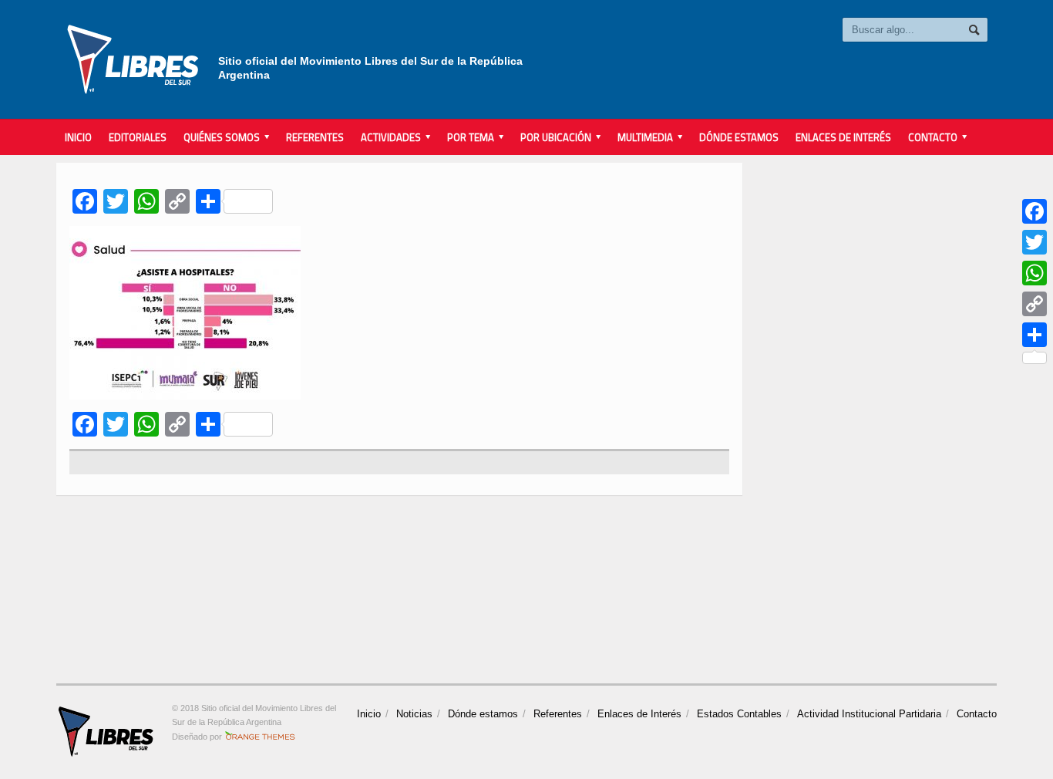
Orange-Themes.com (260, 737)
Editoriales (138, 137)
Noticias (414, 714)
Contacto (977, 714)
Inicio (78, 137)
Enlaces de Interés (843, 137)
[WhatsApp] (1034, 273)
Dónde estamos (739, 137)
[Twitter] (1034, 242)
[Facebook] (1034, 211)
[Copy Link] (1034, 303)
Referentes (315, 137)
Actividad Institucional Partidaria (869, 714)
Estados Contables (739, 714)
